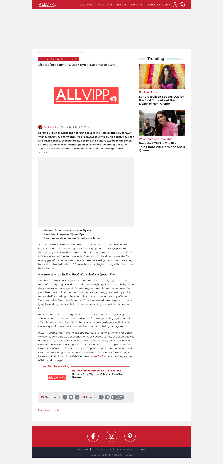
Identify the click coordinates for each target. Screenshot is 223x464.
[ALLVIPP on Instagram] (111, 436)
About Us (82, 449)
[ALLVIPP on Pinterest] (130, 436)
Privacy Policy (102, 449)
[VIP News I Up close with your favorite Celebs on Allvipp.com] (57, 4)
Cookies (142, 449)
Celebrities (85, 4)
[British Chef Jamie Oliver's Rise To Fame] (57, 377)
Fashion (136, 4)
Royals (122, 4)
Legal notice (124, 449)
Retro (151, 4)
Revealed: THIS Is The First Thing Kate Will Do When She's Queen (162, 147)
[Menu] (182, 4)
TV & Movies (105, 4)
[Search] (175, 4)
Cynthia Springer (52, 127)
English (163, 4)
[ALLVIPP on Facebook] (93, 436)
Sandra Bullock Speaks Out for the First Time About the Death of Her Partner (161, 100)
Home (40, 52)
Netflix (97, 356)
